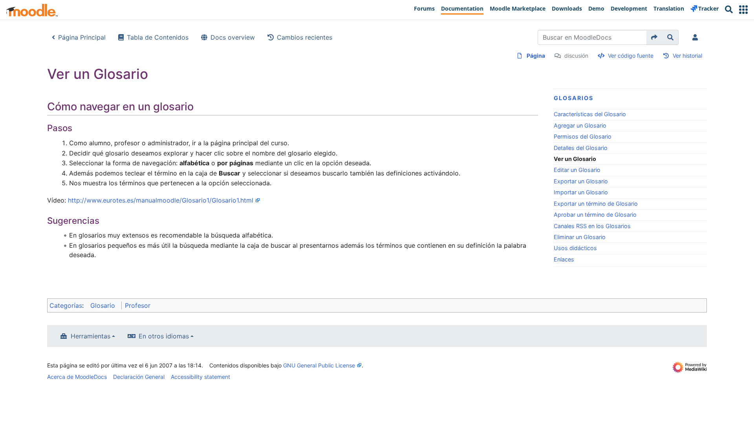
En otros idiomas (164, 336)
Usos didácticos (575, 248)
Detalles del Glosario (581, 147)
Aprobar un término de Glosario (595, 214)
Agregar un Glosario (580, 125)
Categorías (65, 305)
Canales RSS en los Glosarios (592, 226)
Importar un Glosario (581, 192)
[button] (743, 9)
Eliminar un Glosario (580, 237)
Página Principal (82, 37)
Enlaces (564, 259)
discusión (576, 55)
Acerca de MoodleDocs (77, 376)
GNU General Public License (319, 365)
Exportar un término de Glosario (596, 203)
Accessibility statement (200, 376)
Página (536, 55)
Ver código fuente (630, 55)
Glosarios (573, 98)
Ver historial (687, 55)
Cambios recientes (304, 37)
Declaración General (139, 376)
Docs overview (232, 37)
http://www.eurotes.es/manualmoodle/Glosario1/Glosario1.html (160, 200)
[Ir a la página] (654, 37)
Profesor (137, 305)
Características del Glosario (590, 114)
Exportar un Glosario (581, 181)
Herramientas (90, 336)
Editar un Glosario (577, 169)
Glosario (102, 305)
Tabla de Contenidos (157, 37)
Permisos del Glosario (582, 136)
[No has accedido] (696, 37)
